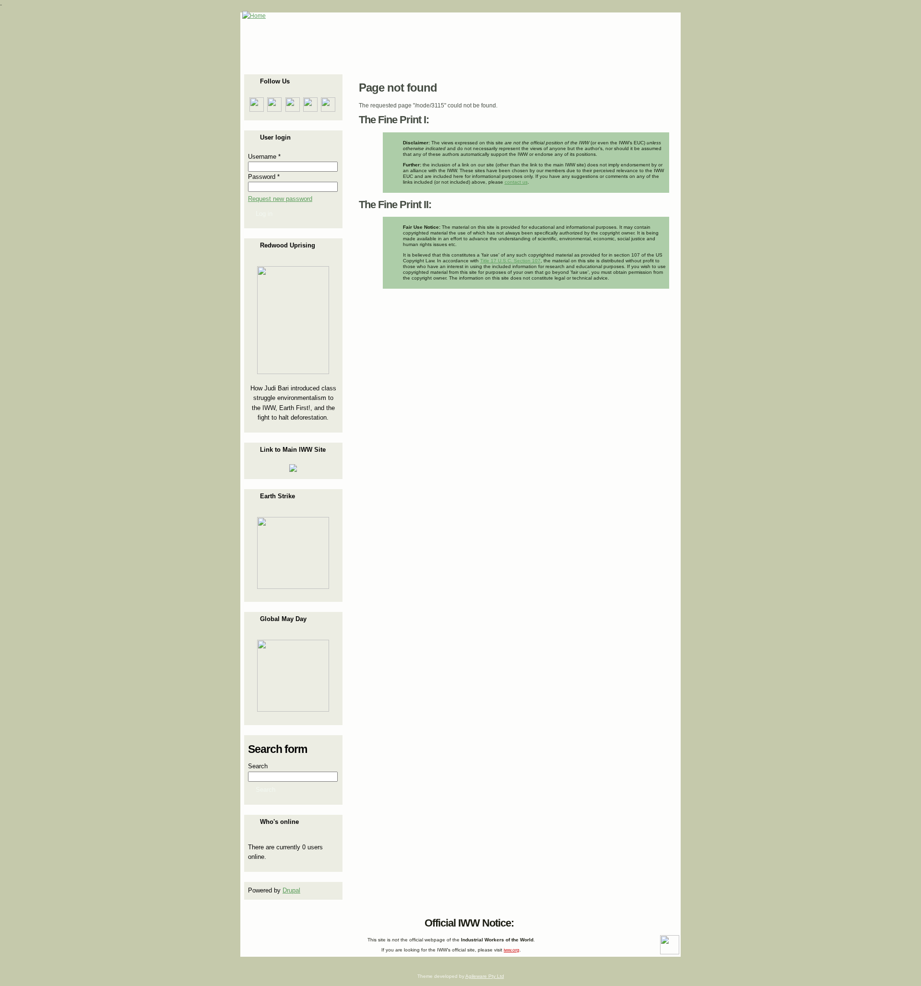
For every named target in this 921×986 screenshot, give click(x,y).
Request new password (280, 198)
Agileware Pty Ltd (484, 976)
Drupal (291, 890)
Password (264, 176)
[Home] (254, 15)
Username (264, 156)
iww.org (512, 949)
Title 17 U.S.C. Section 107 (510, 260)
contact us (516, 182)
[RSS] (249, 921)
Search (258, 766)
